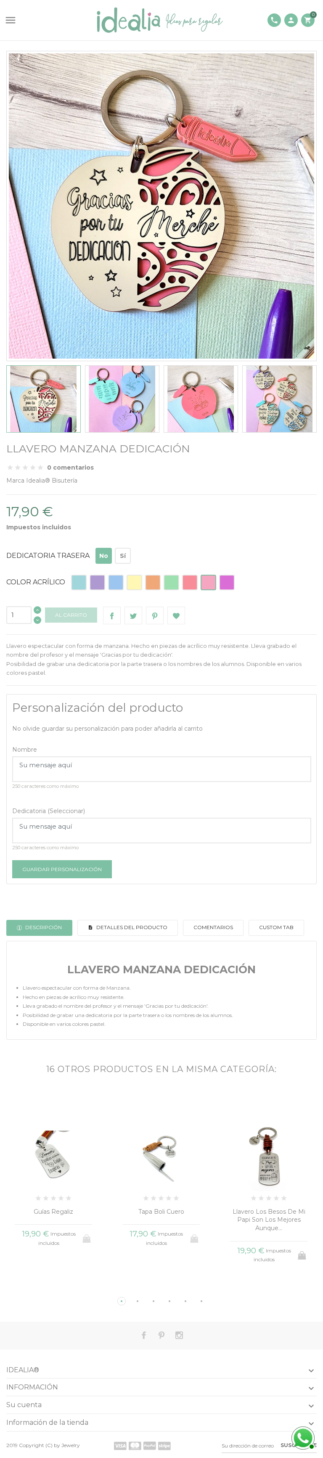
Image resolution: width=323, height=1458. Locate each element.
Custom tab (276, 927)
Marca (15, 480)
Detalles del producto (131, 927)
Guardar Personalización (62, 869)
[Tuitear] (133, 615)
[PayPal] (149, 1446)
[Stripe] (164, 1446)
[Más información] (69, 1287)
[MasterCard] (135, 1446)
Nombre (24, 749)
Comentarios (213, 927)
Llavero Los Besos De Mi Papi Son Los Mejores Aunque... (269, 1220)
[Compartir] (112, 615)
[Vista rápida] (38, 1287)
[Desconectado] (302, 1437)
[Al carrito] (302, 1252)
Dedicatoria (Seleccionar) (48, 811)
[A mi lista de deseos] (176, 615)
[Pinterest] (155, 615)
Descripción (43, 927)
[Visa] (120, 1446)
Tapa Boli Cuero (161, 1211)
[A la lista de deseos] (53, 1287)
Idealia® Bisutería (51, 480)
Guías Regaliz (53, 1211)
